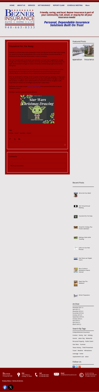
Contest (28, 133)
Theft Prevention (87, 347)
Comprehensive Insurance (81, 332)
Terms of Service (17, 381)
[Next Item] (91, 50)
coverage (75, 354)
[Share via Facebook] (10, 139)
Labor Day (81, 338)
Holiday (11, 133)
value (86, 357)
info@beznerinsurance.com (69, 375)
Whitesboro (88, 350)
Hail (85, 335)
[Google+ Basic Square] (79, 367)
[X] (10, 387)
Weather (80, 350)
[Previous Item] (76, 50)
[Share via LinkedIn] (19, 139)
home (81, 354)
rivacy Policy (7, 381)
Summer (83, 344)
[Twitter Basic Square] (77, 367)
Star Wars (22, 133)
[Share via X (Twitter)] (14, 139)
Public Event (89, 341)
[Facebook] (4, 387)
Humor (17, 133)
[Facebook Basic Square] (74, 367)
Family (81, 335)
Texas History (77, 347)
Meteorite (89, 338)
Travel (74, 350)
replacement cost (78, 357)
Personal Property (78, 341)
